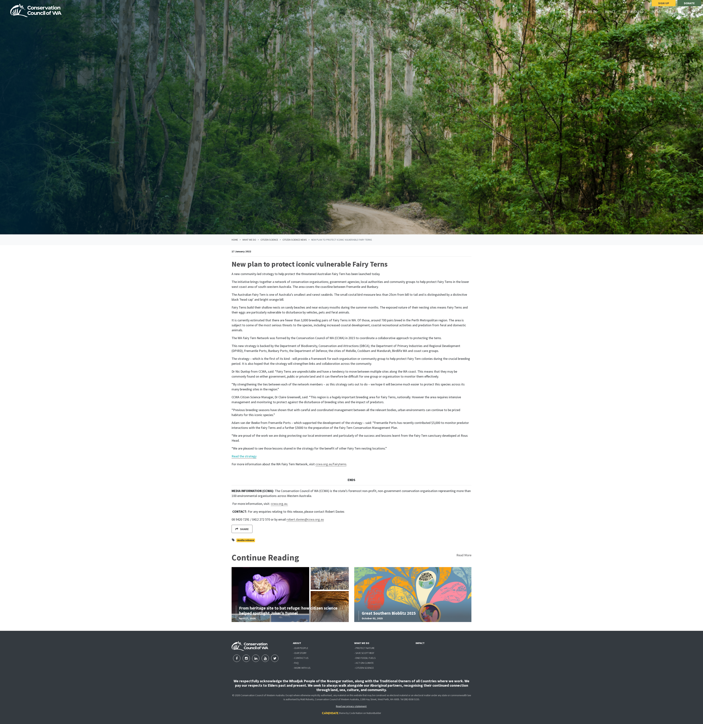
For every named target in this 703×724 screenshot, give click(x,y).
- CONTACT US (300, 658)
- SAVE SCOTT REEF (364, 653)
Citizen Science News (294, 239)
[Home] (36, 10)
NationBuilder (374, 713)
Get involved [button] (635, 11)
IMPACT (420, 643)
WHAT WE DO (361, 643)
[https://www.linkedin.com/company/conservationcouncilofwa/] (689, 12)
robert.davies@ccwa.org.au (305, 519)
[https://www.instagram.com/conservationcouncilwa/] (680, 12)
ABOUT (297, 643)
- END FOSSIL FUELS (364, 658)
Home (235, 239)
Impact (610, 12)
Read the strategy (244, 456)
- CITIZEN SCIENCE (364, 667)
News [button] (658, 11)
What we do (249, 239)
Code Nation (356, 713)
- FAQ (296, 662)
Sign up (663, 3)
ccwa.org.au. (279, 504)
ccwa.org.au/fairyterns (330, 464)
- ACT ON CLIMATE (364, 662)
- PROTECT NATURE (364, 648)
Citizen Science (269, 239)
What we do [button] (590, 11)
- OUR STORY (299, 653)
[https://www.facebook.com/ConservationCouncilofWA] (670, 12)
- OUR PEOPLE (300, 648)
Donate (689, 3)
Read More (463, 555)
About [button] (567, 11)
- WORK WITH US (301, 667)
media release (245, 540)
